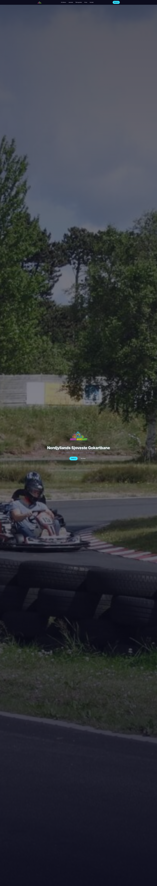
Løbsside (71, 2)
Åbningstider (79, 2)
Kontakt (92, 2)
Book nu (116, 2)
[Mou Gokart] (39, 2)
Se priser (83, 458)
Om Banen (63, 2)
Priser (85, 2)
